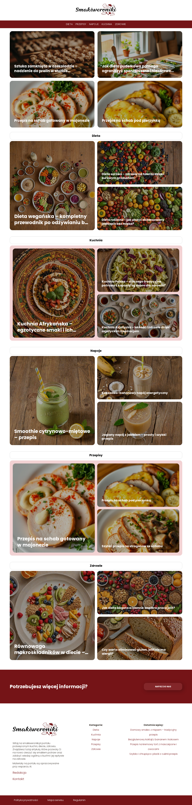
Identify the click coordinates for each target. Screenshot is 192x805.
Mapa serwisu (56, 800)
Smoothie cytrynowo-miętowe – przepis (52, 434)
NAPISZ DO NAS (163, 686)
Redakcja (19, 773)
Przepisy (81, 24)
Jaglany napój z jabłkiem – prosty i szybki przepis (134, 437)
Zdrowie (120, 24)
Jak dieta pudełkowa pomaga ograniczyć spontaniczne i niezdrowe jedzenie (136, 68)
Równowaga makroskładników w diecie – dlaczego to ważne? (49, 649)
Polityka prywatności (26, 800)
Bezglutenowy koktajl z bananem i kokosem (153, 739)
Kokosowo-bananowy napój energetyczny (135, 393)
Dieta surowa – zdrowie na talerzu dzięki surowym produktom (133, 176)
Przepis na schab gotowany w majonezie (52, 120)
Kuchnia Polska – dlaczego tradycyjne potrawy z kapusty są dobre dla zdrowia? (134, 283)
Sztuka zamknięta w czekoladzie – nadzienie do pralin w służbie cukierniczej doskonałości (46, 68)
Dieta (69, 24)
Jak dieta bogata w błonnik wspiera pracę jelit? (138, 608)
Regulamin (79, 800)
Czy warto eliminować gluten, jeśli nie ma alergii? (134, 652)
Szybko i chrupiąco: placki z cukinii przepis (153, 754)
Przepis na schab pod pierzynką (131, 120)
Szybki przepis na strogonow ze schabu (132, 546)
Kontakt (18, 779)
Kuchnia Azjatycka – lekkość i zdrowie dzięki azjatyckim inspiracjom (136, 329)
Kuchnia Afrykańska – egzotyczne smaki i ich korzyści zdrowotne (45, 326)
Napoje (94, 24)
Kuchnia (107, 24)
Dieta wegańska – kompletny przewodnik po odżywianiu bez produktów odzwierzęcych (52, 219)
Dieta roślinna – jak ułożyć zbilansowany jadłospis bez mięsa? (133, 222)
